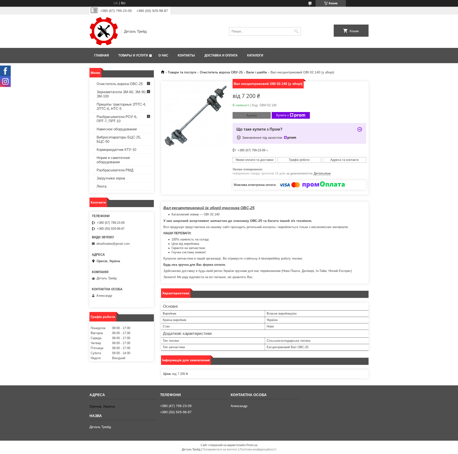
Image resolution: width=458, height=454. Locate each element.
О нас (163, 55)
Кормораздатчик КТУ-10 (116, 150)
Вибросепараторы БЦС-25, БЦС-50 (119, 139)
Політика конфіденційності (258, 449)
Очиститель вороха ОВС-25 (120, 84)
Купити (252, 115)
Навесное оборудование (117, 129)
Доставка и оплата (221, 55)
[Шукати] (296, 31)
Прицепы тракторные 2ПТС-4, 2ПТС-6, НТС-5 (121, 106)
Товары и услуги (133, 55)
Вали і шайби (256, 72)
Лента (101, 186)
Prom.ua (251, 445)
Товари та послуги (182, 72)
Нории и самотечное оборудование (113, 160)
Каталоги (255, 55)
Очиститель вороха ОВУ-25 (221, 72)
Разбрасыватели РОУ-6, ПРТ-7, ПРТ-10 (117, 119)
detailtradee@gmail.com (113, 243)
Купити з (282, 115)
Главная (101, 55)
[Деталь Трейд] (103, 31)
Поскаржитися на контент (220, 449)
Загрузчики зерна (111, 178)
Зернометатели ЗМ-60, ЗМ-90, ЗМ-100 (121, 94)
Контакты (186, 55)
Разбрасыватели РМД (115, 170)
